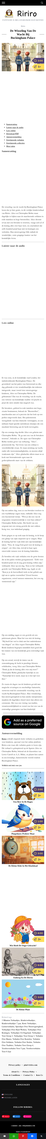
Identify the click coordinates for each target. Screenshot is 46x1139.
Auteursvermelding (14, 136)
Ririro (23, 26)
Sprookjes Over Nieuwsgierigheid (29, 1026)
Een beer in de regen (23, 802)
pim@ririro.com (30, 1065)
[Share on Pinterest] (23, 1136)
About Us (15, 1071)
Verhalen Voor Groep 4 (23, 1045)
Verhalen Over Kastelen (22, 1039)
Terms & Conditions (11, 1075)
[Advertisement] (23, 98)
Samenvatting (11, 124)
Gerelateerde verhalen (15, 139)
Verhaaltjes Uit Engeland (21, 1032)
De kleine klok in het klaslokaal (23, 866)
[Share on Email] (4, 1136)
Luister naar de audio (14, 127)
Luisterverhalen (8, 1026)
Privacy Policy (29, 1071)
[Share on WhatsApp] (13, 1136)
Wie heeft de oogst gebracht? (23, 945)
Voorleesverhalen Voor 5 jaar (13, 1048)
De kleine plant (23, 1009)
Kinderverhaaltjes (28, 1020)
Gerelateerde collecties (15, 143)
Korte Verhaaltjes (29, 1023)
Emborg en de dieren (23, 977)
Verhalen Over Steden (23, 1042)
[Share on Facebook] (32, 1136)
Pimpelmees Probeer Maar (23, 834)
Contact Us (28, 1075)
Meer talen (10, 146)
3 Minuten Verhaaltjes (11, 1020)
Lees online (11, 130)
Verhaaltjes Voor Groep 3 (24, 1035)
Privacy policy (15, 1065)
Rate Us (39, 1075)
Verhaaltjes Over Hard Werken (14, 1029)
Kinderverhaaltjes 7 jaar (11, 1023)
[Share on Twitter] (41, 1136)
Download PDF (12, 133)
